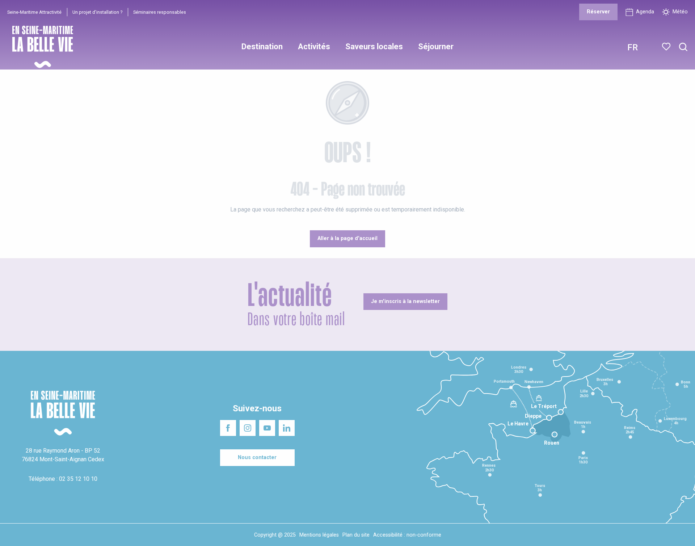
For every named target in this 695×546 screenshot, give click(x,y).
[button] (683, 47)
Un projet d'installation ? (97, 12)
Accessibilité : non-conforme (407, 535)
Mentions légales (319, 535)
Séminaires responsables (159, 12)
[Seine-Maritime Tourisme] (40, 47)
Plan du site (356, 535)
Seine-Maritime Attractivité (34, 12)
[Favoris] (667, 46)
